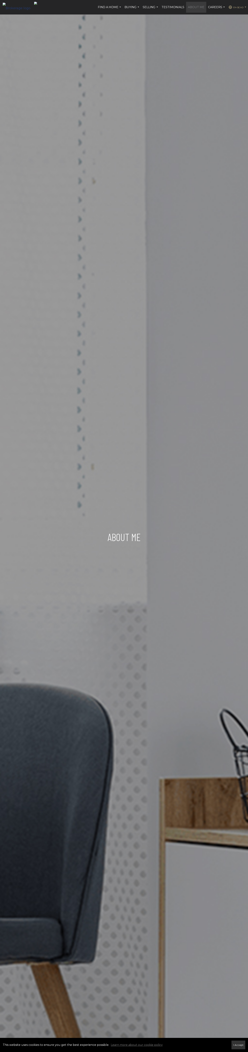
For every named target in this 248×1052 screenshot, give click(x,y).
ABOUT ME (196, 7)
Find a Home (110, 9)
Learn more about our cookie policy (137, 1045)
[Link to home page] (18, 7)
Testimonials (173, 7)
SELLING (151, 9)
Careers (217, 9)
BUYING (132, 9)
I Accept (238, 1044)
